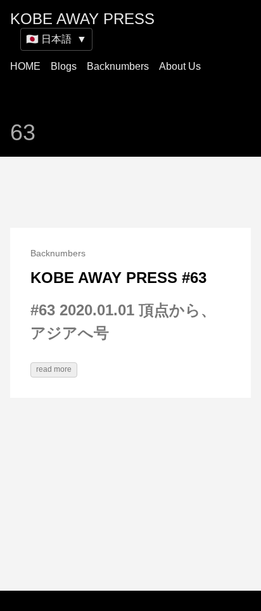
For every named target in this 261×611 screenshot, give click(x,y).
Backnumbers (118, 66)
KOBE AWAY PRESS (82, 18)
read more (54, 369)
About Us (180, 66)
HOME (25, 66)
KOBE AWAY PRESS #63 (118, 277)
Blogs (64, 66)
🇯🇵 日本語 (56, 39)
